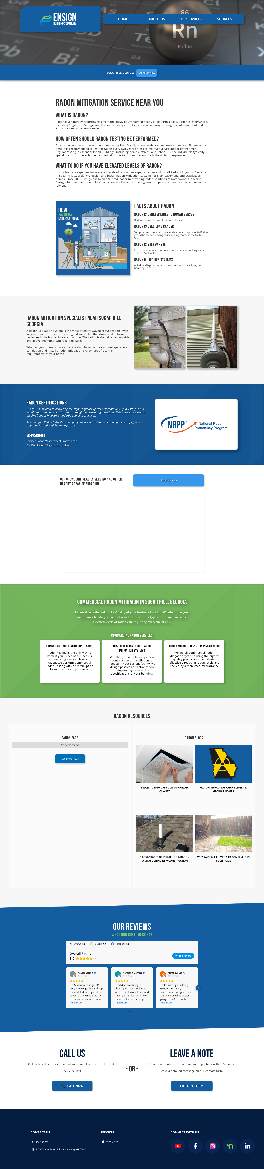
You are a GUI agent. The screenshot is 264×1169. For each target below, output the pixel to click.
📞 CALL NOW (72, 1086)
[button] (192, 19)
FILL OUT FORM (191, 1086)
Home (123, 19)
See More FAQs (70, 758)
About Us (157, 19)
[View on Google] (73, 974)
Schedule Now (147, 73)
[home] (60, 19)
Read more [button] (76, 1002)
